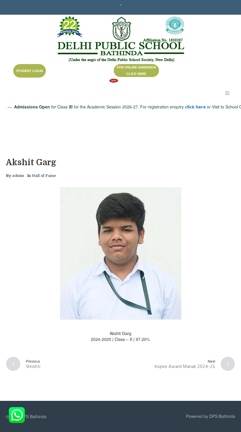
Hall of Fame (44, 175)
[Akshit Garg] (120, 253)
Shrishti (33, 367)
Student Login (29, 71)
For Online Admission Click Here (136, 71)
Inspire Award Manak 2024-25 (184, 367)
